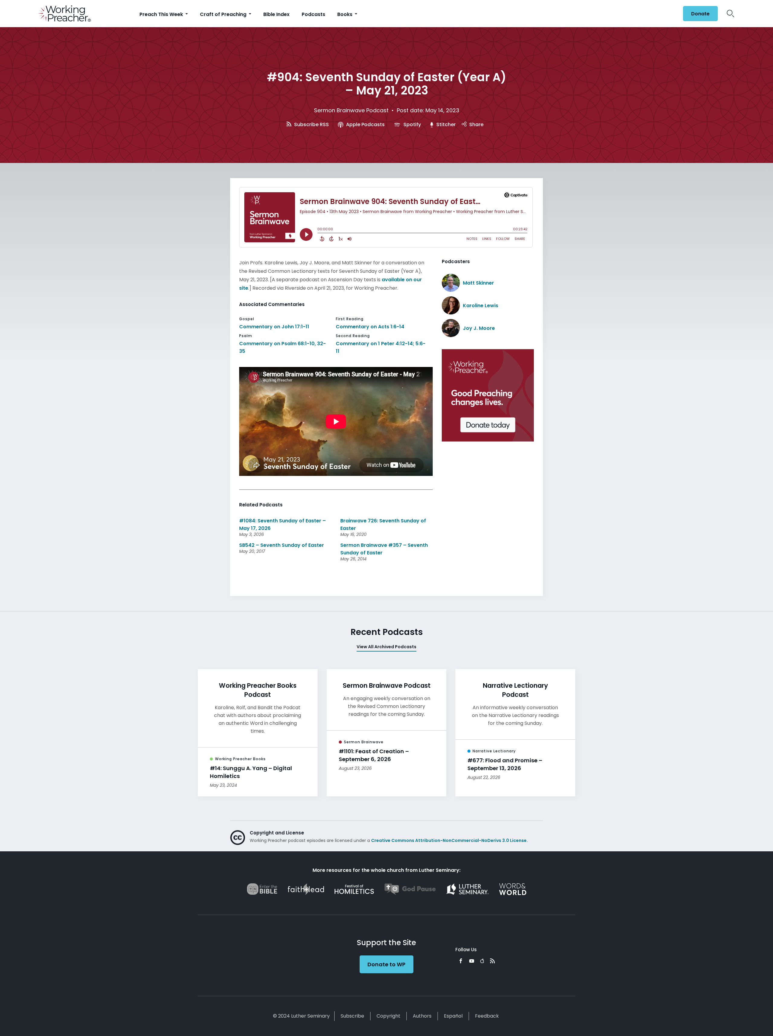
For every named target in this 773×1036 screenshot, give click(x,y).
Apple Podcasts (365, 124)
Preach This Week (162, 14)
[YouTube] (471, 960)
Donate (700, 13)
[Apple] (482, 960)
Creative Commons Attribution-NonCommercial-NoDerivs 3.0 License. (449, 840)
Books (345, 14)
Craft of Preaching (224, 14)
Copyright (388, 1015)
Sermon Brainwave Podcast (351, 110)
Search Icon (730, 13)
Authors (422, 1015)
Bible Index (276, 14)
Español (453, 1015)
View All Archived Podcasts (386, 647)
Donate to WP (386, 964)
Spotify (411, 124)
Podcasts (313, 14)
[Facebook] (460, 960)
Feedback (487, 1015)
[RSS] (492, 960)
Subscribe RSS (311, 124)
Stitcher (445, 124)
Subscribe (352, 1015)
